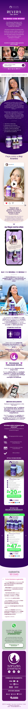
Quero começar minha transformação (9, 65)
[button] (2, 535)
